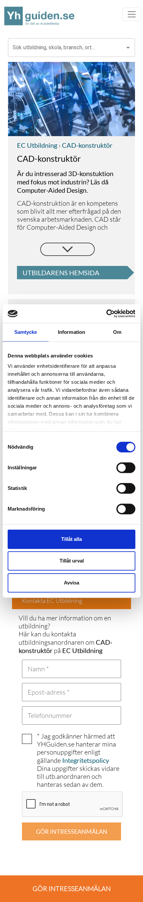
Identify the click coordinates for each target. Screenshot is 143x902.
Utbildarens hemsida (61, 273)
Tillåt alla (71, 539)
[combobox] (66, 47)
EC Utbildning (37, 145)
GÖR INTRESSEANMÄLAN (71, 831)
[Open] (128, 47)
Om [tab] (117, 332)
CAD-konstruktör (86, 145)
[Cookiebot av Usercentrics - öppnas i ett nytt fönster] (106, 313)
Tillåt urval (72, 561)
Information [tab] (71, 332)
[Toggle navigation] (131, 14)
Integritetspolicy (85, 760)
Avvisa (71, 582)
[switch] (125, 467)
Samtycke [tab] (25, 332)
